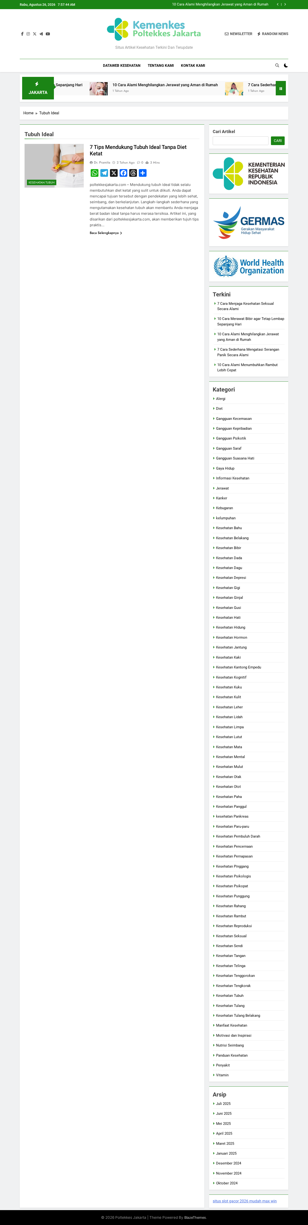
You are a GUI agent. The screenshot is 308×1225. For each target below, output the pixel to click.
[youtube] (47, 34)
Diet (219, 408)
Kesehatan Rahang (231, 906)
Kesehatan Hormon (231, 637)
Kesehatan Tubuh (42, 182)
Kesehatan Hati (228, 617)
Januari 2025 (226, 1153)
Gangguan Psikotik (231, 438)
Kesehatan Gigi (228, 588)
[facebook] (22, 34)
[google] (41, 34)
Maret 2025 (225, 1143)
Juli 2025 (223, 1104)
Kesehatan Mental (230, 757)
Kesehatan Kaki (228, 657)
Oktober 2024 (226, 1183)
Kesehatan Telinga (230, 966)
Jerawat (222, 488)
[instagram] (28, 34)
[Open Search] (277, 65)
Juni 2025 (223, 1113)
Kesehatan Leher (229, 707)
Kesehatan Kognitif (231, 677)
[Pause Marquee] (281, 88)
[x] (34, 34)
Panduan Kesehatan (232, 1055)
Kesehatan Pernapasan (234, 856)
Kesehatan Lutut (229, 737)
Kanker (221, 498)
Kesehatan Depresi (231, 578)
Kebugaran (224, 508)
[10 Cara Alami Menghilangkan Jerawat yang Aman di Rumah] (77, 91)
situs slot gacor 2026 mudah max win (245, 1201)
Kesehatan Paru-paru (232, 826)
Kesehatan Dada (229, 558)
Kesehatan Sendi (229, 946)
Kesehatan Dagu (229, 568)
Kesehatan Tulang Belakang (238, 1015)
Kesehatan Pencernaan (234, 846)
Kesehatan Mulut (229, 767)
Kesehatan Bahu (229, 528)
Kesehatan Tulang (230, 1006)
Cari (278, 141)
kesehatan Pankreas (232, 816)
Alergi (220, 399)
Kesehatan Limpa (230, 727)
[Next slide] (285, 4)
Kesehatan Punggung (233, 896)
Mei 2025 (223, 1123)
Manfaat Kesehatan (231, 1025)
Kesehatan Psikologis (233, 876)
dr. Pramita (102, 162)
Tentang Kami (161, 65)
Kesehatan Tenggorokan (235, 976)
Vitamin (222, 1075)
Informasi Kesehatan (232, 478)
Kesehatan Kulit (228, 697)
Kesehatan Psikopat (232, 886)
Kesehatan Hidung (230, 627)
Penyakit (223, 1065)
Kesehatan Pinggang (232, 866)
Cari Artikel (224, 131)
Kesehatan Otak (228, 777)
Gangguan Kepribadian (234, 428)
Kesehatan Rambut (231, 916)
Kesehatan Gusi (228, 608)
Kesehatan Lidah (229, 717)
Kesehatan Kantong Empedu (238, 667)
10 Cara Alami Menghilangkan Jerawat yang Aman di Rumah (220, 4)
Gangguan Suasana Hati (235, 458)
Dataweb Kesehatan (122, 65)
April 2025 (224, 1133)
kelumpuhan (226, 518)
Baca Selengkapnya (104, 232)
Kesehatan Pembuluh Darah (238, 836)
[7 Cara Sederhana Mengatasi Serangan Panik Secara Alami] (212, 91)
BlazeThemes (195, 1217)
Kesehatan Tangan (230, 956)
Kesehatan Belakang (232, 538)
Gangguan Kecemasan (234, 418)
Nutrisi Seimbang (230, 1045)
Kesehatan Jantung (231, 647)
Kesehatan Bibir (228, 548)
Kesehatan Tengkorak (233, 986)
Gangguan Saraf (228, 448)
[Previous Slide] (278, 4)
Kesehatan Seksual (231, 936)
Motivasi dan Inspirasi (233, 1035)
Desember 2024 (228, 1163)
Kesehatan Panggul (231, 806)
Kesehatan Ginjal (229, 597)
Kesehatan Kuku (229, 687)
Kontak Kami (193, 65)
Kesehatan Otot (228, 786)
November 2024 (228, 1173)
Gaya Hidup (225, 468)
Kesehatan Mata (229, 747)
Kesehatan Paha (229, 797)
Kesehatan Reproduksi (234, 926)
